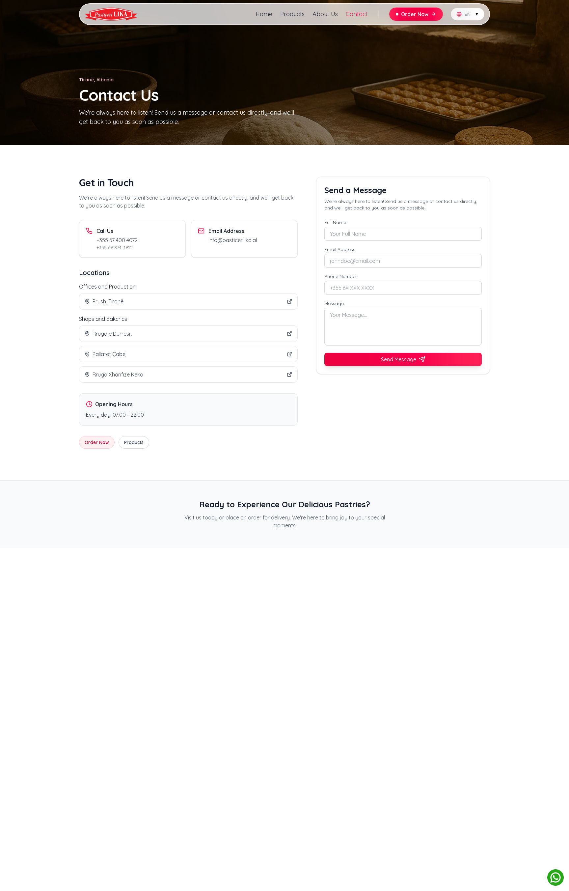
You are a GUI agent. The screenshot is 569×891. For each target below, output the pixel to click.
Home (264, 14)
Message (334, 303)
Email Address (339, 249)
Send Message (398, 359)
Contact (357, 14)
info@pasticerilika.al (232, 240)
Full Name (335, 222)
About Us (325, 14)
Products (292, 14)
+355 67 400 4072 (117, 240)
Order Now (97, 442)
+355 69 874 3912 (114, 247)
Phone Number (340, 276)
